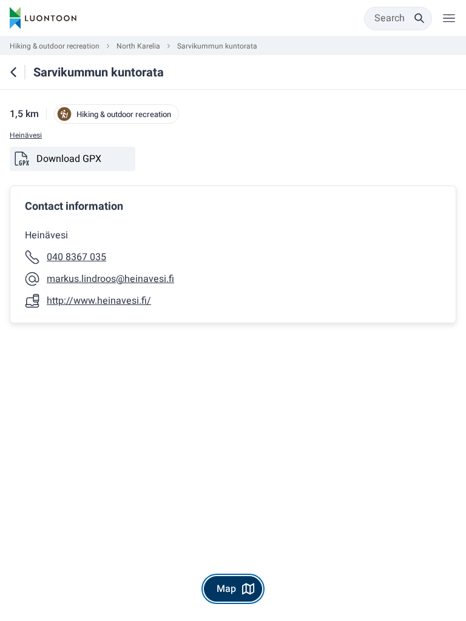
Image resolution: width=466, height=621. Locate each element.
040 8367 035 (76, 257)
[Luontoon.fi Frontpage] (43, 18)
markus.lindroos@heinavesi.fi (110, 279)
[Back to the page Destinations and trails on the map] (13, 72)
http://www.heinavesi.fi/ (99, 301)
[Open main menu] (449, 18)
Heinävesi (26, 135)
